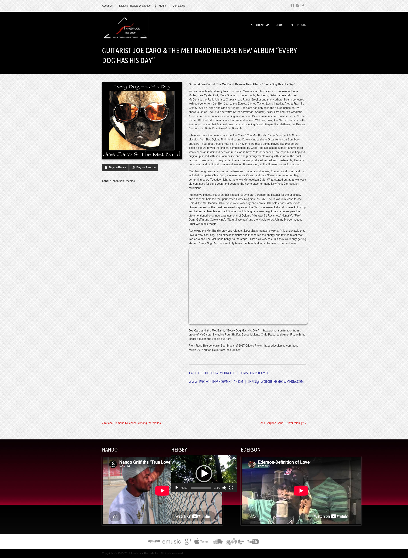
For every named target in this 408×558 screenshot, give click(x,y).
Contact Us (179, 5)
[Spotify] (235, 542)
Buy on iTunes (117, 167)
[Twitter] (303, 4)
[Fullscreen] (231, 488)
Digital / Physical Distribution (135, 5)
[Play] (177, 488)
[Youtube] (253, 542)
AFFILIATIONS (298, 25)
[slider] (200, 488)
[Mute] (224, 488)
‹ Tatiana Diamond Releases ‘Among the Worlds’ (132, 423)
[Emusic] (172, 542)
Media (162, 5)
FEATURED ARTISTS (258, 25)
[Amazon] (154, 542)
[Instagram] (297, 4)
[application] (204, 473)
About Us (107, 5)
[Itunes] (202, 542)
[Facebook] (292, 4)
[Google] (188, 542)
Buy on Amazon (146, 167)
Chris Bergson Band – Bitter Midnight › (282, 423)
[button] (204, 473)
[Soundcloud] (218, 542)
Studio (280, 25)
